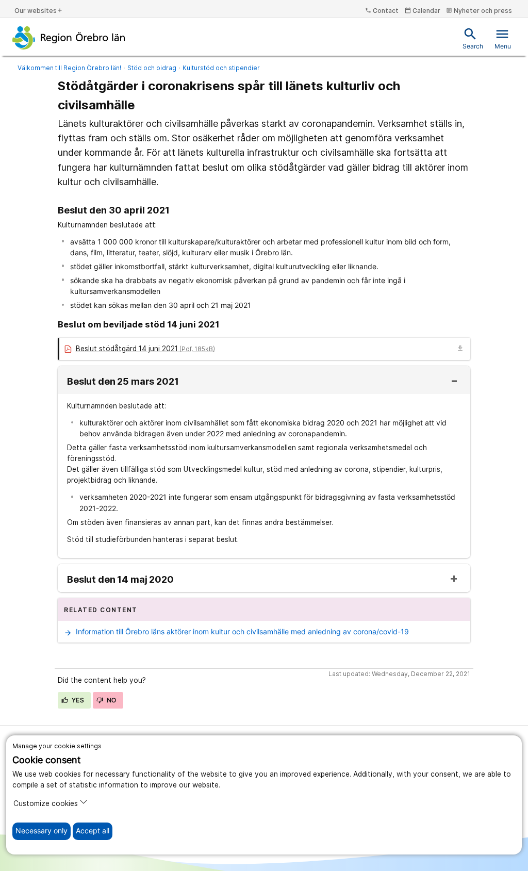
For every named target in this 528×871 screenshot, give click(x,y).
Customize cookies (45, 803)
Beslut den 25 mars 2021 (123, 381)
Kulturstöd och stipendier (221, 68)
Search (473, 38)
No (111, 700)
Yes (77, 700)
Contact (382, 10)
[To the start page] (68, 38)
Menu (502, 38)
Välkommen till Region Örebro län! (69, 68)
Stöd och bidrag (151, 68)
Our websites (38, 10)
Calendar (422, 10)
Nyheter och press (479, 10)
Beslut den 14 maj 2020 (120, 579)
